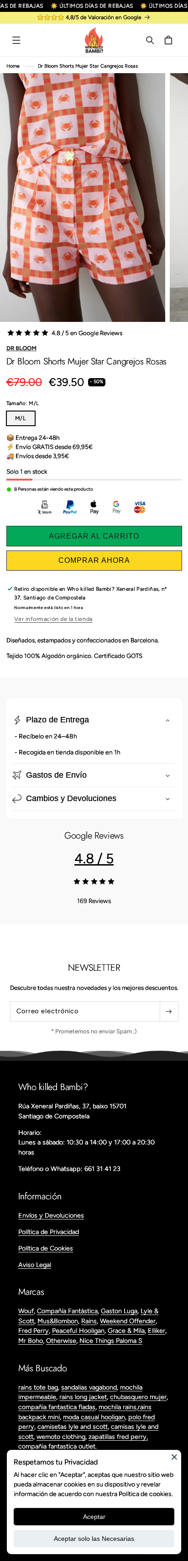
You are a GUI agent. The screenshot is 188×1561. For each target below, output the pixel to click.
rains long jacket (83, 1397)
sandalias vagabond (89, 1387)
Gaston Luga (119, 1311)
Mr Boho (30, 1340)
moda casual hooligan (94, 1417)
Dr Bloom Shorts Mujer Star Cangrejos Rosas (88, 66)
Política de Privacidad (48, 1232)
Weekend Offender (128, 1321)
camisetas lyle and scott (72, 1426)
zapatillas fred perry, (118, 1437)
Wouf (26, 1311)
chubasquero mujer (138, 1397)
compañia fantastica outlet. (57, 1446)
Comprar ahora (94, 560)
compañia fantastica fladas (56, 1407)
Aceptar (94, 1516)
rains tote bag (38, 1387)
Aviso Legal (34, 1265)
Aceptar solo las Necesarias (94, 1538)
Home (13, 66)
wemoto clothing (61, 1437)
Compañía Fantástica (67, 1311)
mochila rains (117, 1407)
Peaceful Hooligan (78, 1330)
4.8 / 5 (94, 858)
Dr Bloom (21, 348)
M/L (21, 418)
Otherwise (61, 1340)
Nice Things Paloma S (110, 1340)
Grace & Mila (126, 1330)
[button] (16, 40)
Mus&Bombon (57, 1321)
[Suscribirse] (169, 1011)
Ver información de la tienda (53, 618)
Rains (89, 1321)
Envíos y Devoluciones (51, 1215)
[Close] (174, 1457)
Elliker (156, 1330)
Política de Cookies (45, 1248)
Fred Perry (33, 1330)
